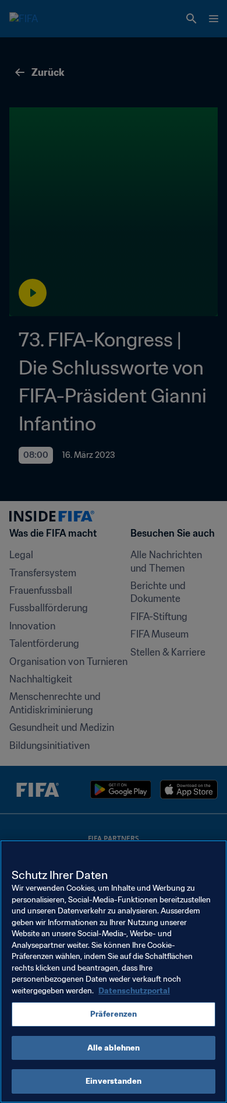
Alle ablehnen (113, 1048)
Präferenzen (113, 1014)
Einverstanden (113, 1081)
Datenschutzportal (134, 991)
